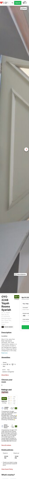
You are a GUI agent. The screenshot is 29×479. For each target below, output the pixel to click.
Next (26, 149)
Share (24, 8)
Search (17, 3)
